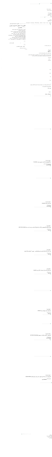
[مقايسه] (50, 159)
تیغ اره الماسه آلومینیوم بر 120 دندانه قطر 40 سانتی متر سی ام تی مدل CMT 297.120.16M (35, 227)
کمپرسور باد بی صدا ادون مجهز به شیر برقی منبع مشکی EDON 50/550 (38, 376)
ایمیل (50, 80)
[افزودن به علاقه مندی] (48, 159)
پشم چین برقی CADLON (46, 203)
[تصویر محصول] (42, 143)
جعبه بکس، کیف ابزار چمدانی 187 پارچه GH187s (42, 270)
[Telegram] (47, 389)
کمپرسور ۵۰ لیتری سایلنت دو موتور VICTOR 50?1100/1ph (40, 335)
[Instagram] (51, 389)
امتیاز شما (49, 57)
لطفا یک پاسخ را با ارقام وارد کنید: (46, 86)
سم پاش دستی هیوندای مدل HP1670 (44, 310)
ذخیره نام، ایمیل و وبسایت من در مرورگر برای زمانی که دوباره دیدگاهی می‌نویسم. (40, 84)
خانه (24, 23)
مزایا (50, 69)
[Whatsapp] (49, 389)
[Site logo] (45, 5)
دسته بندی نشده (21, 23)
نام (50, 76)
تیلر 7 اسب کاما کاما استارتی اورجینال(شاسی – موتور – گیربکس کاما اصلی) (37, 251)
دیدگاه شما (49, 60)
